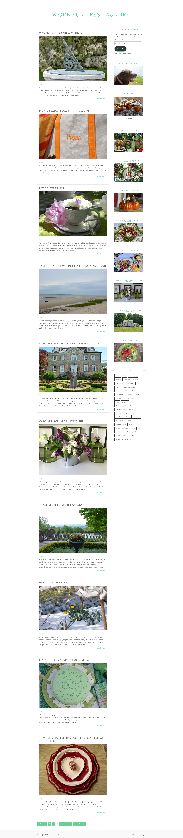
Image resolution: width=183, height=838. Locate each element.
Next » (81, 824)
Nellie (131, 409)
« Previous (42, 824)
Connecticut (119, 394)
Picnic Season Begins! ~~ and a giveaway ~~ (70, 110)
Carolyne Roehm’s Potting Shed (62, 421)
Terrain (133, 428)
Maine (131, 406)
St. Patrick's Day (134, 424)
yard (131, 439)
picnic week (136, 417)
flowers (136, 394)
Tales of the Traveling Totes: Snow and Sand (72, 266)
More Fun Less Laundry (91, 14)
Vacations (131, 435)
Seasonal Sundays (121, 424)
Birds (124, 376)
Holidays (126, 398)
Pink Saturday (120, 421)
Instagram (110, 2)
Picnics (128, 417)
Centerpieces (130, 383)
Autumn (118, 376)
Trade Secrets (120, 432)
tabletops (125, 428)
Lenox (117, 402)
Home (68, 2)
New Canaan (119, 413)
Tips (139, 428)
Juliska (134, 398)
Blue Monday (133, 376)
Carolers (135, 380)
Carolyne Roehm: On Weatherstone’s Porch (71, 343)
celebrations (119, 383)
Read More (102, 99)
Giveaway (118, 398)
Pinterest (98, 2)
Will (126, 439)
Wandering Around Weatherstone (64, 33)
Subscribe (120, 49)
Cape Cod (127, 380)
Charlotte (119, 387)
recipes (129, 421)
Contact (87, 2)
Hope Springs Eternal (55, 582)
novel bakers (120, 417)
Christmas (119, 391)
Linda (41, 84)
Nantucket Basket (121, 409)
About (77, 2)
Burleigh (118, 380)
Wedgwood (119, 439)
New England (130, 413)
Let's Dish (125, 402)
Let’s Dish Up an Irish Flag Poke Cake (65, 660)
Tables (118, 428)
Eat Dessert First (51, 188)
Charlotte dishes (129, 387)
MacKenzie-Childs (121, 406)
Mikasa (138, 406)
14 (75, 824)
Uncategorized (120, 435)
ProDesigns (142, 835)
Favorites (129, 394)
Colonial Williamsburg (132, 391)
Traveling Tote (132, 432)
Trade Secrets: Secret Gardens (61, 504)
